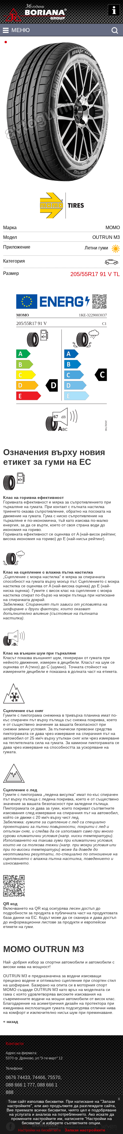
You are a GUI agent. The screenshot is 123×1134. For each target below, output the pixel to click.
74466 (38, 1077)
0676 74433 (18, 1077)
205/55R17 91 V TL (95, 274)
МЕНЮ (20, 30)
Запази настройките (85, 1130)
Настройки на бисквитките (39, 1130)
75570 (53, 1077)
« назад (10, 1021)
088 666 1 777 (20, 1085)
